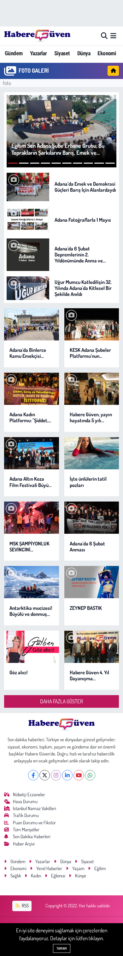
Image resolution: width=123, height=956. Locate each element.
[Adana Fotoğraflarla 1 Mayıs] (28, 219)
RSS (25, 906)
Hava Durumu (25, 801)
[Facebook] (33, 775)
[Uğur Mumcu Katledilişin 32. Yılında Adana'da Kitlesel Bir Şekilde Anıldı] (28, 287)
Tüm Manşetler (26, 830)
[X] (44, 775)
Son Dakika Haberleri (31, 836)
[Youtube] (78, 775)
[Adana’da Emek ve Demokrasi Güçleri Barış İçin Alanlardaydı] (28, 186)
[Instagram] (56, 775)
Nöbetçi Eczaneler (29, 794)
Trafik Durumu (26, 815)
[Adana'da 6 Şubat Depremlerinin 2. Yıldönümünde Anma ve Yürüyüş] (28, 254)
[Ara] (104, 36)
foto (7, 83)
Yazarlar (38, 53)
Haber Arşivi (24, 844)
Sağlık (15, 876)
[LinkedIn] (67, 775)
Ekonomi (106, 53)
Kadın (36, 876)
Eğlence (58, 876)
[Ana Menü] (113, 36)
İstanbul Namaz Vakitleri (34, 808)
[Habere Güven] (37, 36)
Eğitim (100, 868)
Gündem (13, 53)
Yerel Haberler (49, 868)
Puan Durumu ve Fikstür (34, 823)
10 (110, 163)
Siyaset (62, 53)
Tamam (61, 948)
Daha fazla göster (61, 701)
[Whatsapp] (90, 775)
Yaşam (78, 868)
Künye (80, 876)
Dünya (83, 53)
